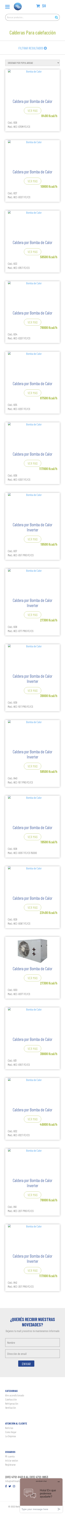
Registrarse (10, 1464)
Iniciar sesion (11, 1460)
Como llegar (10, 1432)
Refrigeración (11, 1403)
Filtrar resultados (31, 48)
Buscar (56, 17)
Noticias (9, 1427)
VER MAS (33, 111)
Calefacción (11, 1399)
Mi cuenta (10, 1456)
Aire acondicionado (14, 1395)
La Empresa (10, 1436)
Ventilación (10, 1407)
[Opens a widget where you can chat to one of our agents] (41, 1495)
